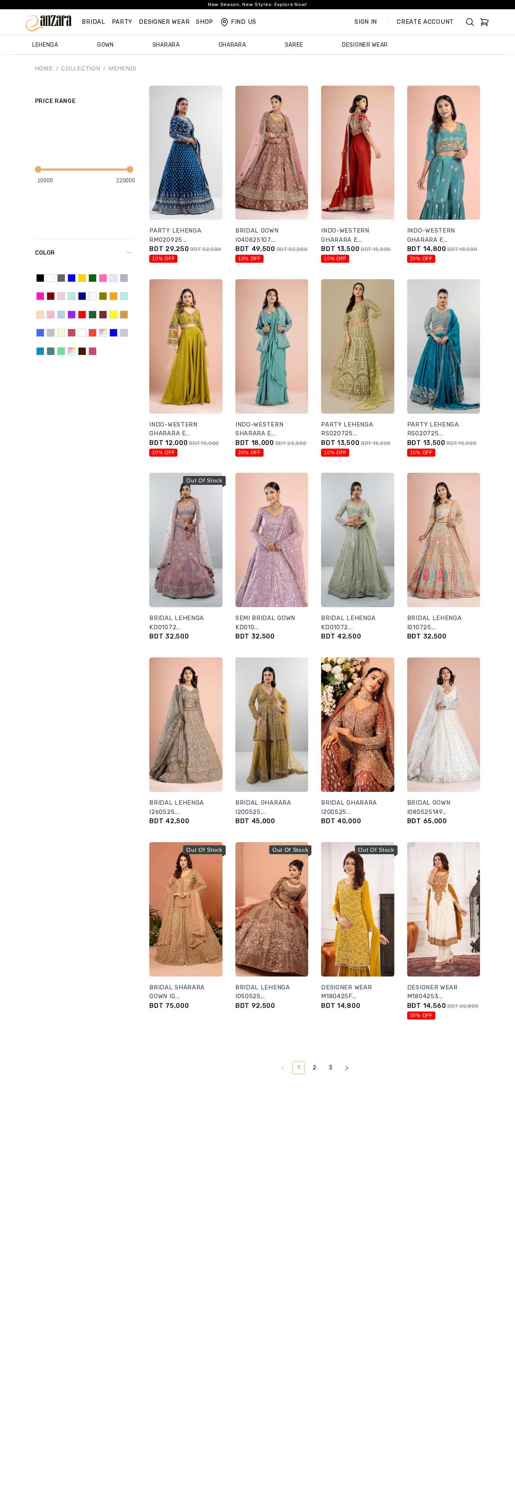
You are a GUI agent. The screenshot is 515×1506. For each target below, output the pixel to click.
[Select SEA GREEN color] (93, 315)
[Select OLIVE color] (103, 296)
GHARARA (232, 44)
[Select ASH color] (61, 278)
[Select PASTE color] (124, 296)
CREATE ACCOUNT (425, 21)
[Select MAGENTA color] (40, 296)
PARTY (122, 21)
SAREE (294, 44)
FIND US (243, 21)
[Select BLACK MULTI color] (72, 351)
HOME (44, 68)
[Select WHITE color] (51, 278)
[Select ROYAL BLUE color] (40, 333)
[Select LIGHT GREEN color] (61, 351)
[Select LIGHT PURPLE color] (124, 333)
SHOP (204, 21)
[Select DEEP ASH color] (82, 333)
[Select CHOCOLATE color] (82, 351)
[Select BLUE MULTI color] (113, 333)
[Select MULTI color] (103, 333)
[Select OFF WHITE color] (93, 296)
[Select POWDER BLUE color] (61, 315)
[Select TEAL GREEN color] (51, 351)
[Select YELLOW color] (113, 315)
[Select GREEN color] (93, 278)
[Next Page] (346, 1067)
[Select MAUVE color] (61, 296)
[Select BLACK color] (40, 278)
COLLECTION (80, 68)
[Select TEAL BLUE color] (40, 351)
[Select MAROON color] (51, 296)
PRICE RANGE (55, 101)
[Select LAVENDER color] (113, 278)
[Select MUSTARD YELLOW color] (124, 315)
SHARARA (166, 44)
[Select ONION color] (72, 333)
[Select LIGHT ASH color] (124, 278)
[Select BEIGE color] (61, 333)
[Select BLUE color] (72, 278)
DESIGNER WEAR (164, 21)
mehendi (122, 68)
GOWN (105, 44)
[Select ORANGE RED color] (93, 333)
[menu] (257, 44)
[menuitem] (45, 44)
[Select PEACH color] (40, 315)
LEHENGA (45, 44)
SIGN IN (365, 21)
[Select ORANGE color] (113, 296)
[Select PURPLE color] (72, 315)
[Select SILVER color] (51, 333)
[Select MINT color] (72, 296)
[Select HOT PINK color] (103, 278)
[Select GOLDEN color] (82, 278)
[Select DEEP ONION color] (93, 351)
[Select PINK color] (51, 315)
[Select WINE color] (103, 315)
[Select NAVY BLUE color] (82, 296)
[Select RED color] (82, 315)
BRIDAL (93, 21)
